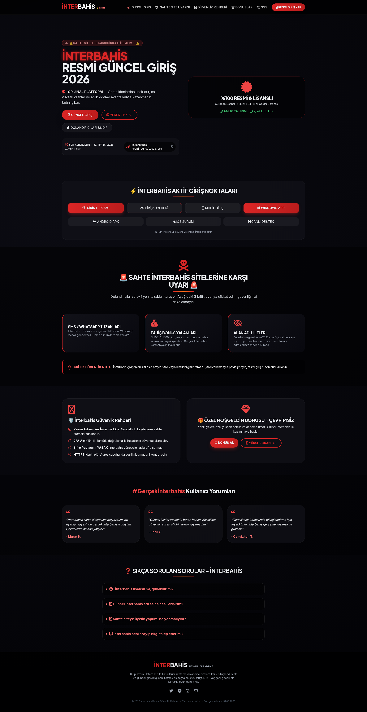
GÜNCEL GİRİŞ (141, 7)
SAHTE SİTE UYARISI (174, 7)
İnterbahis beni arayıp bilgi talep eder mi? (148, 634)
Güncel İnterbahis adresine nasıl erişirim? (147, 604)
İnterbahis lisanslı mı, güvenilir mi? (144, 589)
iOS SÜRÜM (185, 221)
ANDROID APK (107, 221)
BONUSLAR (244, 7)
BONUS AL (225, 442)
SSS (263, 7)
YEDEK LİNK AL (120, 115)
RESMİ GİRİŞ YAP (289, 7)
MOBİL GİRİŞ (213, 208)
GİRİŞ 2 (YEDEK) (156, 208)
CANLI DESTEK (262, 221)
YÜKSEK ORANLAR (262, 443)
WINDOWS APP (272, 208)
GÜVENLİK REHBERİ (212, 7)
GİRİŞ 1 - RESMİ (97, 208)
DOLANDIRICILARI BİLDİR (88, 128)
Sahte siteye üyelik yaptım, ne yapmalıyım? (149, 619)
